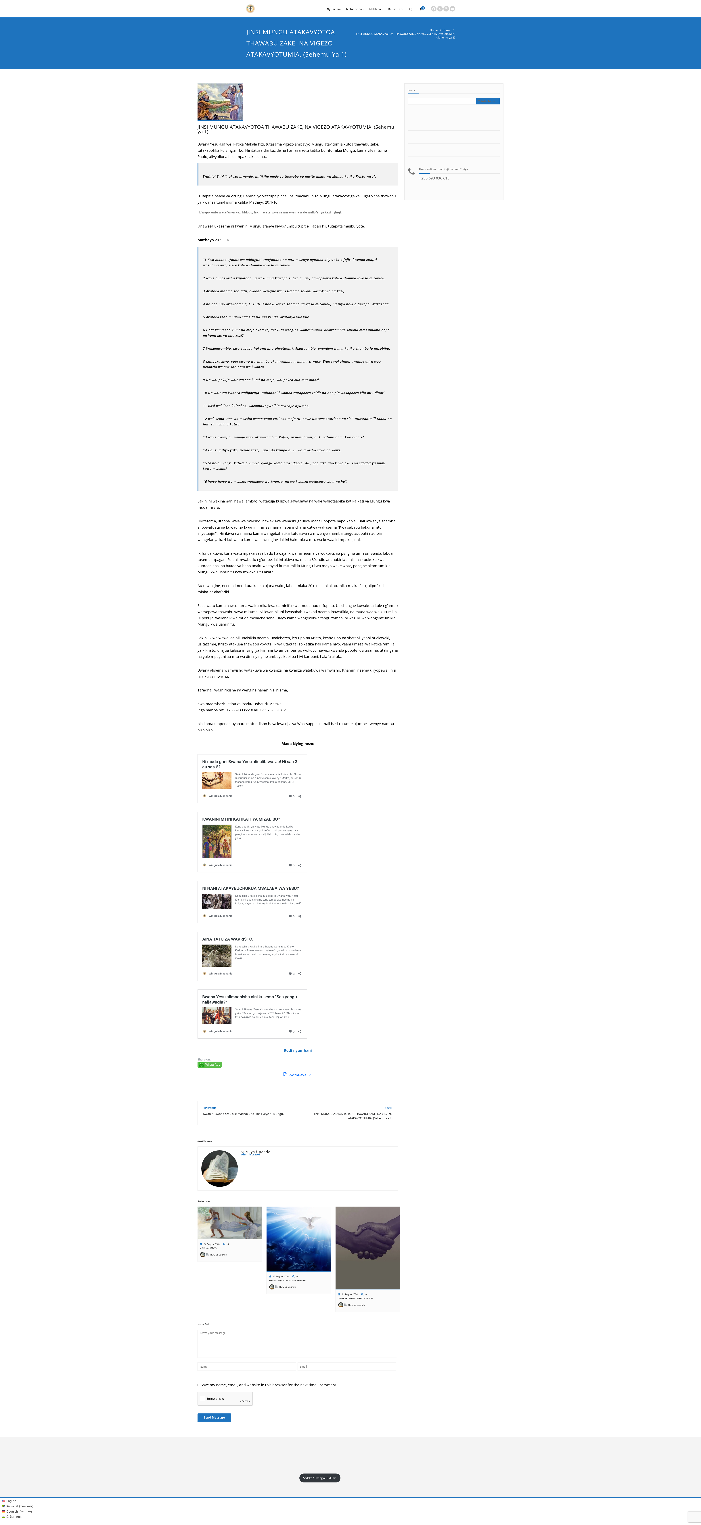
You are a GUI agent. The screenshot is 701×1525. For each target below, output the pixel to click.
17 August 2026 (281, 1276)
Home (434, 30)
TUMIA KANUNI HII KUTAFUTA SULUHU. (355, 1298)
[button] (410, 9)
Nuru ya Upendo (218, 1254)
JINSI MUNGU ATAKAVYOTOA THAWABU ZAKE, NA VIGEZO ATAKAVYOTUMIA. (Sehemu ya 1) (296, 129)
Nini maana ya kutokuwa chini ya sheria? (287, 1280)
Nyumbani (334, 9)
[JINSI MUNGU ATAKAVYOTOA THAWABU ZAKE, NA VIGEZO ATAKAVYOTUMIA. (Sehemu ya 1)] (220, 104)
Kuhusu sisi (396, 9)
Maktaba (375, 9)
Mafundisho (354, 9)
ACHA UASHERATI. (208, 1248)
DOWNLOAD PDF (300, 1075)
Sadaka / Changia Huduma (319, 1478)
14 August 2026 (350, 1294)
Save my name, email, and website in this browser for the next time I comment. (269, 1384)
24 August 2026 (212, 1244)
